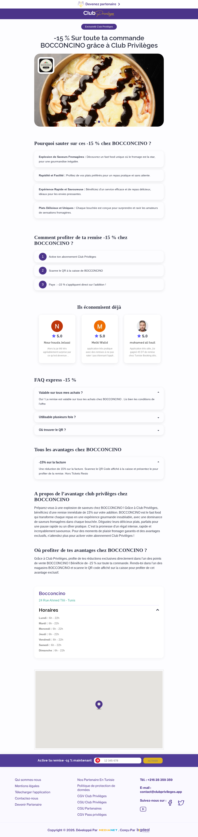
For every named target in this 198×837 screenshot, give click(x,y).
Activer (153, 761)
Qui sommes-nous (28, 780)
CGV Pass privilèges (92, 814)
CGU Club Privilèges (92, 802)
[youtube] (143, 807)
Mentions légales (27, 786)
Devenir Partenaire (28, 804)
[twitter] (183, 801)
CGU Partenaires (89, 808)
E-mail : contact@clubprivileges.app (161, 790)
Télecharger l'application (32, 792)
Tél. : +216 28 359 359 (156, 780)
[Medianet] (108, 830)
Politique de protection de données (96, 788)
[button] (99, 704)
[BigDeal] (143, 829)
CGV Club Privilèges (92, 796)
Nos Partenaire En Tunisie (95, 780)
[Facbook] (172, 801)
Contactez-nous (26, 798)
